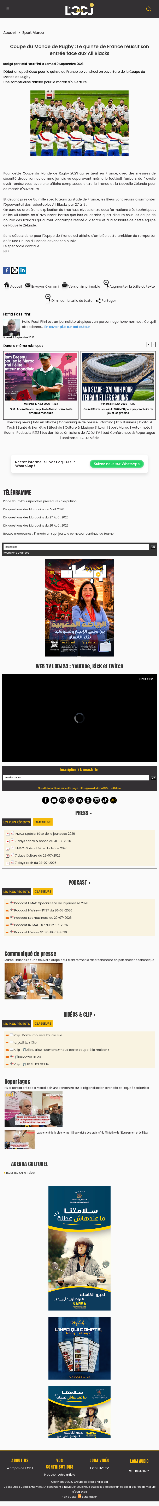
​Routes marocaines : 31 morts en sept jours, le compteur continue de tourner (59, 534)
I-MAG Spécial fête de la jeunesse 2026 (45, 739)
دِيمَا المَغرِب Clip (25, 948)
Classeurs (43, 728)
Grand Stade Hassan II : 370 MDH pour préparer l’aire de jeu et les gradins (118, 411)
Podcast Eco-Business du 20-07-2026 (43, 823)
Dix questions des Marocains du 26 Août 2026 (36, 525)
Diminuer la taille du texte (72, 300)
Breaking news (18, 422)
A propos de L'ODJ (20, 1193)
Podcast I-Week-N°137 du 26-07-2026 (43, 816)
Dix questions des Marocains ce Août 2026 (33, 509)
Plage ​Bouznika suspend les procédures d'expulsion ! (40, 501)
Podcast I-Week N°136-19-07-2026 (40, 838)
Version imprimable (83, 286)
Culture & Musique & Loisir (86, 427)
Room (9, 432)
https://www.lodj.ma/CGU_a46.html (100, 694)
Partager (108, 300)
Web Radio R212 (139, 1195)
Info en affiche (44, 422)
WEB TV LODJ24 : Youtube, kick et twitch (79, 572)
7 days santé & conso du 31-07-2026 (43, 746)
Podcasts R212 (27, 432)
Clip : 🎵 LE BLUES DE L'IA (31, 970)
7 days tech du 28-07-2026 (35, 768)
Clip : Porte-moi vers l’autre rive (38, 941)
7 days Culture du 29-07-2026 (37, 761)
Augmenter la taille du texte (132, 286)
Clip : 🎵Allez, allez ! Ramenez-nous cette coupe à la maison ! (61, 955)
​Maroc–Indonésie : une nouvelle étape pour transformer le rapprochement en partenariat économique (79, 866)
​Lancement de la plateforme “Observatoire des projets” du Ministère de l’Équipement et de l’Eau (92, 1038)
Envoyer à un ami (44, 286)
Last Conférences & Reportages (129, 432)
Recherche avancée (16, 552)
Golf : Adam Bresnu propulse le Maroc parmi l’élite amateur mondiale (41, 411)
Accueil (9, 32)
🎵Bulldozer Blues (27, 963)
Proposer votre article (59, 1199)
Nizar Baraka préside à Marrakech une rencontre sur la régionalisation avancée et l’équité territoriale (77, 994)
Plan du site (69, 1221)
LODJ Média (89, 437)
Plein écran (147, 584)
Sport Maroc (33, 32)
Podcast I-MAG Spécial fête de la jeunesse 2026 (51, 809)
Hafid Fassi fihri (30, 64)
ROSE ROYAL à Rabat (20, 1078)
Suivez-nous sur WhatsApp (117, 464)
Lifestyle (55, 427)
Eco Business (126, 422)
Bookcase (70, 437)
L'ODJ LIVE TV (99, 1193)
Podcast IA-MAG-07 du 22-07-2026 (41, 830)
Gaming (106, 422)
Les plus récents (17, 728)
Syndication (90, 1221)
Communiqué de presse (79, 422)
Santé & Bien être (32, 427)
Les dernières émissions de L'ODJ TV (71, 432)
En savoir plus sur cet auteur (67, 326)
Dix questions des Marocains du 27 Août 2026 (36, 517)
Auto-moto (141, 427)
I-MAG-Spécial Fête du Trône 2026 (41, 754)
